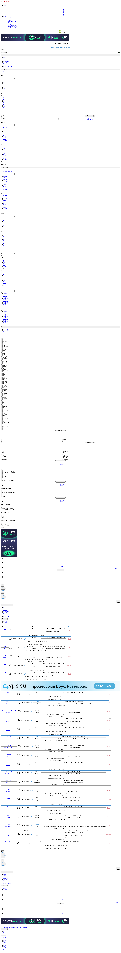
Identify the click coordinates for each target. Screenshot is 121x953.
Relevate (8, 730)
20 (3, 82)
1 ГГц (4, 177)
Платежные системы (7, 469)
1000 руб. (5, 298)
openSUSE (65, 451)
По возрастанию (7, 71)
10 (3, 81)
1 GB (5, 655)
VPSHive (8, 791)
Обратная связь (4, 927)
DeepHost (8, 738)
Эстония (5, 401)
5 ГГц (4, 185)
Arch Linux (4, 459)
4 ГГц (4, 184)
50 (3, 86)
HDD (3, 115)
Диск (4, 58)
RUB (4, 16)
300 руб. (5, 294)
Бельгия (5, 361)
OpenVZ (4, 439)
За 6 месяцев (6, 331)
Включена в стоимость (7, 508)
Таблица (118, 602)
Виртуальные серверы (8, 4)
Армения (5, 403)
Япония (5, 423)
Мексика (5, 349)
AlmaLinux (65, 456)
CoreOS (65, 455)
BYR (4, 944)
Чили (4, 354)
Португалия (5, 383)
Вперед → (117, 568)
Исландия (5, 371)
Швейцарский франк (13, 27)
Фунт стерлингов (12, 22)
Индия (4, 407)
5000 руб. (5, 304)
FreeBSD (4, 456)
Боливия (5, 341)
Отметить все (90, 119)
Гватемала (5, 344)
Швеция (5, 399)
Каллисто (8, 815)
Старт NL (8, 780)
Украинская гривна (12, 21)
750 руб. (5, 297)
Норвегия (5, 381)
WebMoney (5, 475)
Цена (4, 57)
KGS (4, 945)
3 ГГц (4, 182)
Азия (3, 402)
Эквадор (5, 356)
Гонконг (5, 405)
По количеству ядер (8, 171)
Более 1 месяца (5, 525)
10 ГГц (5, 189)
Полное (4, 496)
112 (62, 566)
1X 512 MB (8, 745)
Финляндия (5, 391)
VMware (65, 441)
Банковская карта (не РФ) (9, 472)
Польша (5, 382)
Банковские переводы (7, 479)
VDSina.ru (4, 666)
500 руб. (5, 296)
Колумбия (5, 346)
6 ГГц (4, 186)
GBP (4, 942)
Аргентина (5, 340)
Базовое (4, 495)
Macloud (4, 657)
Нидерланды (6, 379)
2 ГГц (4, 180)
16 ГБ (4, 136)
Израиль (5, 406)
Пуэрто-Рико (6, 352)
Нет (3, 517)
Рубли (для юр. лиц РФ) (8, 480)
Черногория (5, 395)
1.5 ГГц (5, 179)
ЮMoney (5, 473)
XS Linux (9, 692)
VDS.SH (8, 782)
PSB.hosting (8, 835)
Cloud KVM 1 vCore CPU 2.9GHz (9, 710)
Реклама (11, 927)
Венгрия (5, 365)
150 (4, 89)
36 (63, 12)
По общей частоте (7, 170)
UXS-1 (8, 789)
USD (4, 939)
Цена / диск (6, 63)
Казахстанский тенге (13, 26)
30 (3, 83)
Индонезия (5, 409)
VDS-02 (9, 736)
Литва (4, 377)
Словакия (5, 389)
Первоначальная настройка (8, 493)
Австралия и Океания (7, 425)
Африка (4, 427)
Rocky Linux (66, 457)
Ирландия (5, 370)
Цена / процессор (7, 66)
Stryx (9, 798)
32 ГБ (4, 137)
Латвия (4, 375)
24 (63, 11)
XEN (3, 442)
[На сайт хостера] (7, 631)
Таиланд (5, 419)
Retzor (4, 648)
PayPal (4, 476)
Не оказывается (6, 491)
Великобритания (7, 364)
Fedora (3, 455)
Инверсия (89, 115)
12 (63, 9)
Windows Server (5, 457)
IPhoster (8, 703)
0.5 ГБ (4, 129)
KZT (4, 946)
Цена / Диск (6, 613)
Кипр (4, 411)
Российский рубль (12, 17)
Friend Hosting (8, 844)
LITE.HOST (8, 817)
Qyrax (8, 800)
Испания (5, 373)
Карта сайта (16, 927)
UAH (4, 941)
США (4, 353)
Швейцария (5, 398)
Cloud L (9, 719)
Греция (4, 368)
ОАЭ (4, 415)
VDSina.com (4, 675)
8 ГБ (4, 135)
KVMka (4, 639)
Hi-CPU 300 (9, 833)
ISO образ (65, 459)
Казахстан (5, 410)
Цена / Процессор (7, 616)
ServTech (8, 765)
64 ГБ (4, 139)
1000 (4, 266)
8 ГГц (4, 188)
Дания (4, 369)
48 (63, 14)
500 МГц (5, 176)
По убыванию (6, 73)
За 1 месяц (5, 329)
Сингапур (5, 418)
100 (4, 88)
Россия (4, 385)
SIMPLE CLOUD (8, 747)
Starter (8, 824)
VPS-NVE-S (9, 701)
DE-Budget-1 (9, 771)
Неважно (4, 507)
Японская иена (11, 29)
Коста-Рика (5, 348)
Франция (5, 393)
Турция (4, 421)
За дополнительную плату (8, 492)
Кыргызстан (6, 413)
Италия (4, 374)
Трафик (5, 62)
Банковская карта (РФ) (8, 471)
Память (5, 60)
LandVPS (4, 631)
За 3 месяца (6, 330)
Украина (5, 390)
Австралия (5, 426)
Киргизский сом (12, 25)
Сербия (4, 387)
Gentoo (64, 454)
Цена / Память (6, 615)
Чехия (4, 397)
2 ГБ (4, 131)
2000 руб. (5, 301)
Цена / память (6, 65)
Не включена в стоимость (8, 509)
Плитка (118, 601)
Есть (3, 516)
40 (3, 84)
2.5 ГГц (5, 181)
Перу (4, 350)
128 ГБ (5, 140)
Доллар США (11, 19)
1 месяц (4, 524)
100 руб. (5, 293)
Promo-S (9, 754)
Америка (4, 338)
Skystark (8, 721)
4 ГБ (4, 132)
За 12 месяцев (6, 333)
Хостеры (5, 5)
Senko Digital (8, 773)
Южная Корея (6, 422)
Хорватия (5, 394)
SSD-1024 (8, 727)
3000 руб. (5, 302)
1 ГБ (4, 130)
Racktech (8, 712)
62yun (8, 756)
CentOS (4, 451)
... (61, 578)
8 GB (5, 646)
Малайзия (5, 414)
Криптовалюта (6, 477)
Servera (8, 694)
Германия (5, 366)
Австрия (5, 358)
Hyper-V (65, 439)
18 (3, 7)
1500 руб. (5, 299)
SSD (3, 117)
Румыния (5, 386)
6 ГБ (4, 134)
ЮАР (4, 429)
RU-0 (5, 629)
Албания (5, 360)
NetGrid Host (8, 826)
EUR (4, 940)
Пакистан (5, 417)
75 (3, 87)
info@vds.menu (23, 927)
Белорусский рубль (12, 24)
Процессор (6, 61)
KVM (3, 441)
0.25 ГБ (5, 127)
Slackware (65, 452)
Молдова (5, 378)
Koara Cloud (8, 808)
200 (4, 91)
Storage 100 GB (8, 841)
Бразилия (5, 342)
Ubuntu (3, 454)
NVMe (3, 118)
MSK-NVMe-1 (8, 763)
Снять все (90, 118)
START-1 (9, 806)
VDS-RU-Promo (5, 637)
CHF (4, 947)
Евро (9, 20)
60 (63, 15)
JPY (4, 949)
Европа (4, 357)
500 (4, 265)
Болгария (5, 362)
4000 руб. (5, 303)
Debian (3, 452)
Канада (4, 345)
